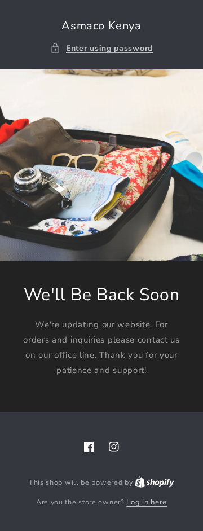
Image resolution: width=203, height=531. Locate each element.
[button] (101, 48)
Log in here (146, 502)
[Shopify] (154, 482)
